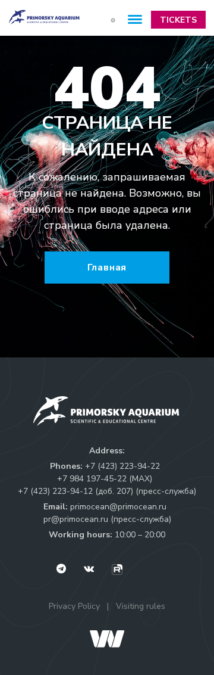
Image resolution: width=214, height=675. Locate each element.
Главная (107, 267)
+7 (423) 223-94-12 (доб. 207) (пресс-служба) (107, 491)
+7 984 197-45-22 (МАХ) (104, 478)
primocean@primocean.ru (118, 506)
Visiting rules (140, 606)
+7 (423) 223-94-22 (122, 466)
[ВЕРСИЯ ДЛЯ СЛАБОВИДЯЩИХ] (113, 19)
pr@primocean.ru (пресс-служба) (107, 519)
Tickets (178, 20)
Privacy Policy (74, 606)
